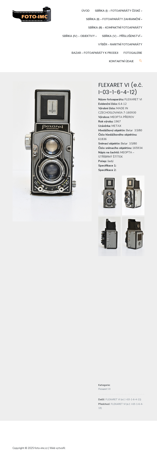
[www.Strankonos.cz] (73, 448)
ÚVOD (86, 11)
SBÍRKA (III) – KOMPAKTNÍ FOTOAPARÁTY (115, 27)
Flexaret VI (104, 389)
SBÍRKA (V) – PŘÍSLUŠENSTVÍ (121, 36)
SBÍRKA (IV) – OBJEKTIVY (78, 36)
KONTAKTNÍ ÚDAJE (121, 61)
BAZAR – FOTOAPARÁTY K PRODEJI (95, 53)
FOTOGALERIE (133, 53)
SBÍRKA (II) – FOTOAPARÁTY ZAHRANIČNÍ (113, 19)
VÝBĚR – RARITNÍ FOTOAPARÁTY (120, 44)
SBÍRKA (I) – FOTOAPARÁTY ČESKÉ (117, 11)
